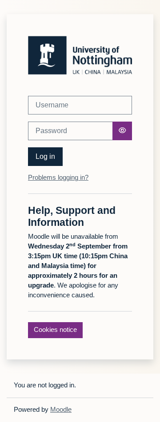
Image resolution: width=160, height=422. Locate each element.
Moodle (61, 409)
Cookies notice (55, 329)
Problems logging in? (58, 177)
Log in (45, 156)
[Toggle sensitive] (122, 131)
